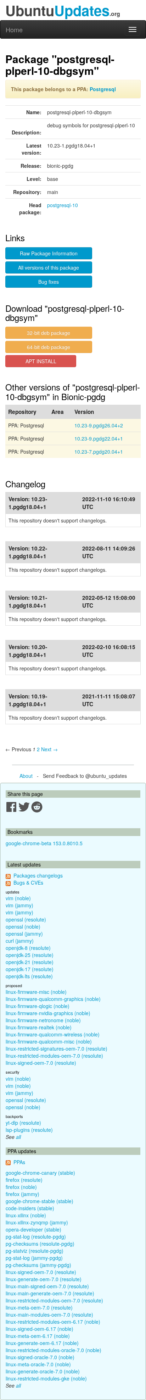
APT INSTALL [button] (41, 361)
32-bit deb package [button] (48, 332)
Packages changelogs (38, 875)
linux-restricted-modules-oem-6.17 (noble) (53, 1321)
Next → (49, 749)
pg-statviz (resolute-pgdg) (34, 1250)
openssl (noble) (23, 926)
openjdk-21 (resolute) (30, 961)
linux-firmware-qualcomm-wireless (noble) (53, 1034)
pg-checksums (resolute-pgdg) (40, 1243)
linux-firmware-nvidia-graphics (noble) (48, 1013)
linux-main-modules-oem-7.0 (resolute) (49, 1314)
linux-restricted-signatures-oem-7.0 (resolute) (56, 1048)
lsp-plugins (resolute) (29, 1129)
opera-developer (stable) (33, 1229)
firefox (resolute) (24, 1179)
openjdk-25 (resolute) (30, 954)
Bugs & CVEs (28, 882)
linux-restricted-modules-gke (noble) (46, 1378)
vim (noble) (18, 898)
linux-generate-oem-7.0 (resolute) (44, 1279)
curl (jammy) (20, 940)
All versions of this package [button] (48, 267)
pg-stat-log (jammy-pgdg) (34, 1257)
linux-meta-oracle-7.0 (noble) (38, 1364)
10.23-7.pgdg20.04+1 (98, 451)
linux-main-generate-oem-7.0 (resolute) (50, 1293)
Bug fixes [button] (48, 281)
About (26, 775)
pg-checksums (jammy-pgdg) (38, 1264)
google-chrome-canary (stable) (40, 1172)
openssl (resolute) (26, 919)
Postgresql (103, 89)
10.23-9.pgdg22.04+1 (98, 438)
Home (14, 29)
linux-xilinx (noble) (26, 1215)
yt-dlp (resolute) (23, 1122)
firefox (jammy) (22, 1193)
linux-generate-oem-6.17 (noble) (42, 1342)
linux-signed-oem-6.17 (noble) (39, 1328)
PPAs (19, 1162)
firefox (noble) (21, 1186)
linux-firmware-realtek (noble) (39, 1027)
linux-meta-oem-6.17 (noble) (38, 1335)
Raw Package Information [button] (49, 253)
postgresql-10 (62, 205)
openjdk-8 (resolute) (28, 947)
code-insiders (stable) (30, 1208)
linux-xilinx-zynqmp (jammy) (37, 1222)
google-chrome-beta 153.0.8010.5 (44, 843)
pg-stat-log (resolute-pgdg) (36, 1236)
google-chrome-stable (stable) (39, 1201)
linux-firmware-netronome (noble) (43, 1020)
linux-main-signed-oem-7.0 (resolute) (47, 1286)
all (18, 1136)
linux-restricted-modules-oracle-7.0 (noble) (53, 1350)
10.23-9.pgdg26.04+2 (98, 425)
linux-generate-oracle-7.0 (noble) (43, 1371)
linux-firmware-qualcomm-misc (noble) (49, 1041)
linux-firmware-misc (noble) (36, 991)
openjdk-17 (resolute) (30, 969)
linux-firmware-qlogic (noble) (37, 1005)
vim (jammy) (19, 905)
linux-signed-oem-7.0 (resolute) (41, 1062)
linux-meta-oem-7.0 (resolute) (39, 1307)
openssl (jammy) (24, 933)
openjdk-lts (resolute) (29, 976)
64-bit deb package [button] (48, 346)
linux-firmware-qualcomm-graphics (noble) (53, 998)
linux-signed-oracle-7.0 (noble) (40, 1357)
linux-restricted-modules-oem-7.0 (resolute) (54, 1055)
